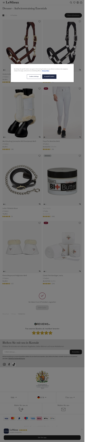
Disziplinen (6, 314)
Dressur (13, 314)
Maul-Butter (47, 208)
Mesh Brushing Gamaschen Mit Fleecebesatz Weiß (19, 141)
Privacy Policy (45, 71)
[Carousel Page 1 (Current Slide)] (3, 70)
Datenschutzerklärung (16, 358)
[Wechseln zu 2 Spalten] (3, 15)
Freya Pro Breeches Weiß (51, 141)
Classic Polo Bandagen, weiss (53, 275)
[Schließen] (82, 430)
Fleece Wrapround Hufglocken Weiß (15, 275)
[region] (42, 73)
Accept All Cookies (49, 76)
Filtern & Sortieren (73, 15)
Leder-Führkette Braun (10, 208)
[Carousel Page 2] (5, 70)
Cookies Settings (34, 76)
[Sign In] (77, 2)
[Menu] (4, 2)
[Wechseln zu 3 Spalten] (6, 15)
